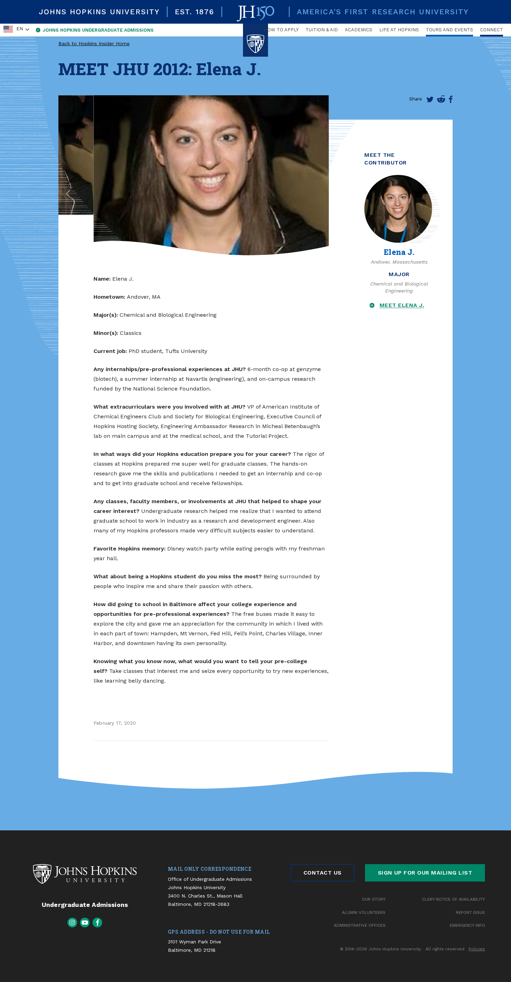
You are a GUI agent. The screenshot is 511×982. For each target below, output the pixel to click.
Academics (358, 29)
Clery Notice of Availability (453, 899)
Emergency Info (467, 925)
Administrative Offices (360, 925)
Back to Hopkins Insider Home (94, 43)
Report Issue (470, 912)
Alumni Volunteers (364, 912)
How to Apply (281, 29)
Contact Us (322, 872)
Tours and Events (449, 29)
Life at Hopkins (399, 29)
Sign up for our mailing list (425, 872)
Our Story (374, 899)
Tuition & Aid (322, 29)
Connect (491, 29)
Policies (477, 949)
